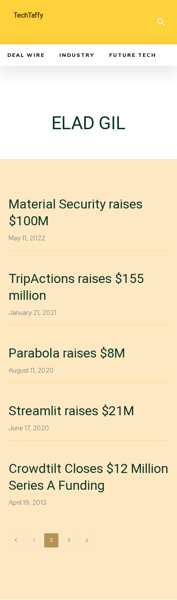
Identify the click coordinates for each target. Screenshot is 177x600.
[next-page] (86, 540)
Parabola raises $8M (67, 353)
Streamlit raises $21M (71, 410)
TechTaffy (28, 15)
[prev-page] (16, 540)
